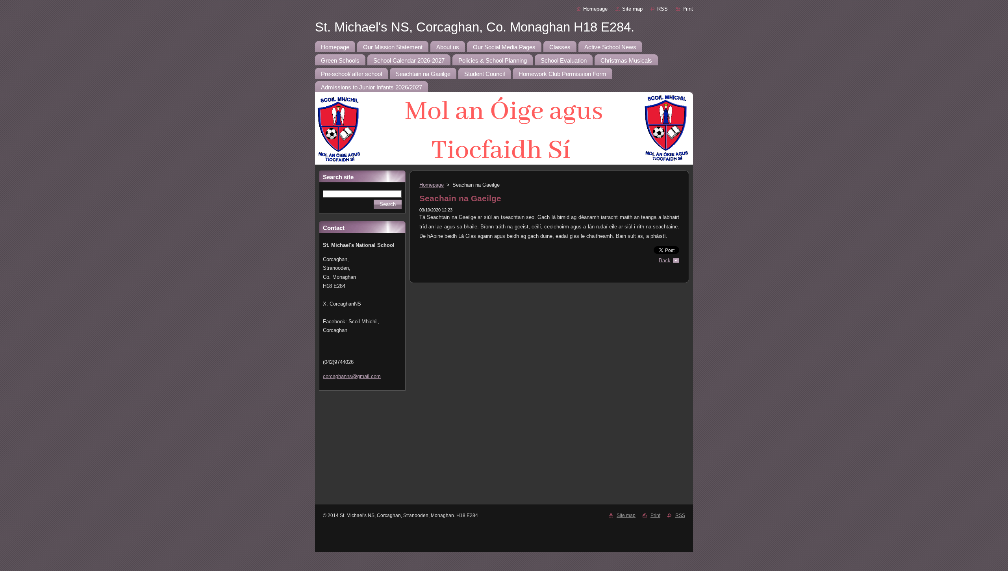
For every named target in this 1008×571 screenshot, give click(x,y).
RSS (662, 9)
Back (665, 260)
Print (687, 9)
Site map (632, 9)
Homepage (595, 9)
